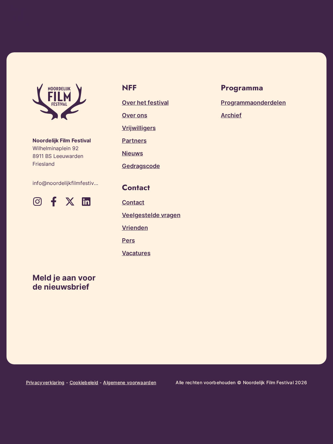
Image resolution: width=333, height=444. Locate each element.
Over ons (134, 115)
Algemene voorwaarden (129, 382)
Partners (134, 140)
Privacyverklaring (45, 382)
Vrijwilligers (139, 127)
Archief (231, 115)
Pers (128, 240)
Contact (133, 202)
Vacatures (136, 253)
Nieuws (132, 153)
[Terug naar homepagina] (18, 17)
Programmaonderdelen (253, 102)
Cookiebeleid (84, 382)
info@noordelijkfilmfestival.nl (66, 183)
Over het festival (145, 102)
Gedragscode (141, 166)
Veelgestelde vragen (151, 215)
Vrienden (135, 227)
